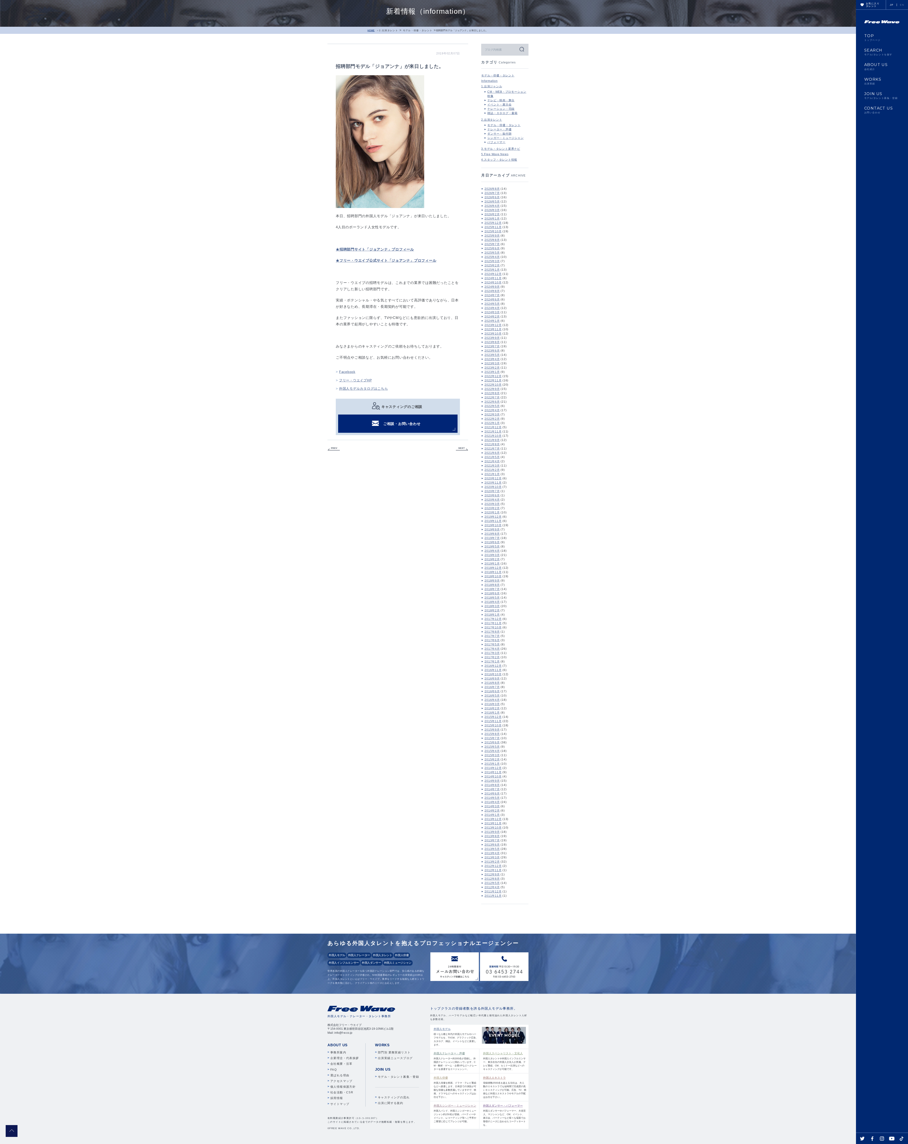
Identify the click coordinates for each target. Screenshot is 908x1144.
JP (891, 5)
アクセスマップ (341, 1081)
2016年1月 (492, 712)
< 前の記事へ (333, 449)
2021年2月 (492, 470)
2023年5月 (492, 355)
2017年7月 (492, 636)
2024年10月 (493, 282)
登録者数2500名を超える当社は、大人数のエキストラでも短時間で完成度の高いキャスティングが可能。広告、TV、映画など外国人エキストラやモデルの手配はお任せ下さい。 (504, 1087)
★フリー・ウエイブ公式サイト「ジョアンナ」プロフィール (386, 260)
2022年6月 (492, 401)
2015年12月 (493, 717)
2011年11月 (493, 895)
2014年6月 (492, 793)
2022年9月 (492, 389)
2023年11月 (493, 329)
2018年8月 (492, 585)
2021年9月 (492, 440)
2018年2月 (492, 610)
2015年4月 (492, 751)
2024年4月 (492, 308)
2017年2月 (492, 657)
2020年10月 (493, 487)
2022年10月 (493, 384)
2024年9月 (492, 286)
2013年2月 (492, 861)
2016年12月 (493, 665)
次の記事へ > (462, 449)
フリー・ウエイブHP (355, 380)
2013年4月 (492, 853)
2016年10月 (493, 674)
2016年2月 (492, 708)
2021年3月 (492, 465)
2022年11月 (493, 380)
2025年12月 (493, 223)
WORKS (872, 81)
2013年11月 (493, 823)
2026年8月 (492, 188)
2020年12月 (493, 478)
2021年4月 (492, 461)
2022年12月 (493, 376)
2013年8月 (492, 836)
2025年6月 (492, 248)
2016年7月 (492, 687)
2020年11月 (493, 482)
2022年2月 (492, 418)
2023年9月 (492, 338)
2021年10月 (493, 435)
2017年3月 (492, 653)
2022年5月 (492, 406)
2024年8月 (492, 291)
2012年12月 (493, 866)
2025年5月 (492, 252)
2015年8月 (492, 734)
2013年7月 (492, 840)
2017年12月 (493, 619)
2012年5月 (492, 883)
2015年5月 (492, 746)
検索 (521, 49)
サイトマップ (339, 1104)
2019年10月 (493, 525)
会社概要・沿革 (341, 1063)
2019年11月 (493, 521)
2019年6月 (492, 542)
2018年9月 (492, 580)
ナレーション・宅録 (501, 108)
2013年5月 (492, 849)
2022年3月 (492, 414)
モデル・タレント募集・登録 (398, 1076)
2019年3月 (492, 555)
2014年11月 (493, 772)
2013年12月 (493, 819)
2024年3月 (492, 312)
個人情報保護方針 (343, 1086)
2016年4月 (492, 700)
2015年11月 (493, 721)
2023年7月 (492, 346)
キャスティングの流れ (394, 1097)
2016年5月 (492, 695)
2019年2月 (492, 559)
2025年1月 (492, 269)
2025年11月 (493, 227)
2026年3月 (492, 210)
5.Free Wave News (494, 154)
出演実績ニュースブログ (395, 1058)
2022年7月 (492, 397)
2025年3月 (492, 261)
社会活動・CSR (341, 1092)
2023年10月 (493, 333)
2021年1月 (492, 474)
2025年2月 (492, 265)
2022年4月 (492, 410)
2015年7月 (492, 738)
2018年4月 (492, 602)
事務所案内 (338, 1052)
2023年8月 (492, 342)
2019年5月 (492, 546)
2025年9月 (492, 235)
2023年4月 (492, 359)
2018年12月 (493, 568)
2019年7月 (492, 538)
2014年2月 (492, 810)
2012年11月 (493, 870)
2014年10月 (493, 776)
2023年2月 (492, 367)
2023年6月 (492, 350)
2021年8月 (492, 444)
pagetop (11, 1131)
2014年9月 (492, 780)
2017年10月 (493, 627)
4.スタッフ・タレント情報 (499, 159)
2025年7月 (492, 244)
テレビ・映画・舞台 (501, 100)
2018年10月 (493, 576)
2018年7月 (492, 589)
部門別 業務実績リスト (394, 1052)
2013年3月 (492, 857)
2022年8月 (492, 393)
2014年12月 (493, 768)
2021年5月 (492, 457)
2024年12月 (493, 274)
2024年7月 (492, 295)
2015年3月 (492, 755)
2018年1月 (492, 614)
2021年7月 (492, 448)
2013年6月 (492, 844)
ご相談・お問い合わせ (402, 424)
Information (489, 81)
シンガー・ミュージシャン (505, 138)
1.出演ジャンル (491, 86)
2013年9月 (492, 832)
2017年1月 (492, 661)
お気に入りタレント (872, 4)
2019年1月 (492, 563)
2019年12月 (493, 516)
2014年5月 (492, 797)
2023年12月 (493, 325)
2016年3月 (492, 704)
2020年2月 (492, 508)
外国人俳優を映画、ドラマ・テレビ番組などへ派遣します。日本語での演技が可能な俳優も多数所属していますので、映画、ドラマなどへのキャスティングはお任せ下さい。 (455, 1087)
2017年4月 (492, 648)
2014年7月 (492, 789)
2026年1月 (492, 218)
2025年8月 (492, 240)
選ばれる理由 (339, 1075)
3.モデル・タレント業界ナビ (500, 148)
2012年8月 (492, 878)
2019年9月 (492, 529)
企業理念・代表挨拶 (344, 1058)
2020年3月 (492, 504)
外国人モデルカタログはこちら (363, 388)
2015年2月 (492, 759)
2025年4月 (492, 257)
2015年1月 (492, 763)
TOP (872, 38)
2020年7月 (492, 491)
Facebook (347, 372)
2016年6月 (492, 691)
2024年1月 (492, 320)
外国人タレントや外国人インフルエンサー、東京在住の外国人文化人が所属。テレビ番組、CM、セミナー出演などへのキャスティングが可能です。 (504, 1061)
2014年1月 (492, 815)
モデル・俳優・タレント (417, 30)
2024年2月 (492, 316)
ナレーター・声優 (499, 129)
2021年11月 (493, 431)
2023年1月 (492, 372)
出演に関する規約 (390, 1103)
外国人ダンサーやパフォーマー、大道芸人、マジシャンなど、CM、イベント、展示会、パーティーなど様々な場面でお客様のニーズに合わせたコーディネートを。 (504, 1115)
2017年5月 (492, 644)
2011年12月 (493, 891)
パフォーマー (496, 142)
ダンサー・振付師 (499, 133)
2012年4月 (492, 887)
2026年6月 (492, 197)
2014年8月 (492, 785)
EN (902, 5)
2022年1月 (492, 423)
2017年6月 (492, 640)
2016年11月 (493, 670)
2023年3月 (492, 363)
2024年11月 (493, 278)
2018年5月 (492, 597)
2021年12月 (493, 427)
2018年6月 (492, 593)
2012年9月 (492, 874)
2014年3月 (492, 806)
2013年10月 (493, 827)
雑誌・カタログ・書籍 (502, 113)
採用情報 (336, 1098)
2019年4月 (492, 550)
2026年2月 (492, 214)
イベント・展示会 (499, 104)
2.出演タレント (388, 30)
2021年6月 (492, 453)
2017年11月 (493, 623)
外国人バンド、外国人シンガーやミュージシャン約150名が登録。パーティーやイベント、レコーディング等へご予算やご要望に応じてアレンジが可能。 (455, 1113)
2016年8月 (492, 683)
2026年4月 (492, 206)
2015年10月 (493, 725)
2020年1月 (492, 512)
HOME (371, 30)
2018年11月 (493, 572)
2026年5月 (492, 201)
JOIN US (881, 96)
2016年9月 (492, 678)
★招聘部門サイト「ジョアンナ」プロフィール (375, 249)
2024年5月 (492, 303)
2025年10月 (493, 231)
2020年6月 (492, 495)
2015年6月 (492, 742)
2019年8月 (492, 533)
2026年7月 (492, 193)
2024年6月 (492, 299)
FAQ (333, 1069)
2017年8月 (492, 631)
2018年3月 (492, 606)
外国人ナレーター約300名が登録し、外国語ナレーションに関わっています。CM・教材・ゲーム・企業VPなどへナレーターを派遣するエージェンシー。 (455, 1061)
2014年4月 (492, 802)
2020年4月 (492, 499)
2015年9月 (492, 729)
